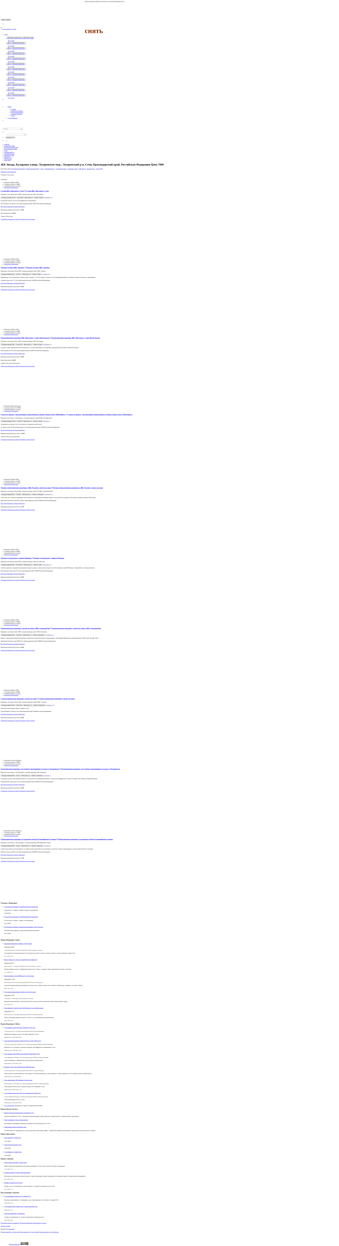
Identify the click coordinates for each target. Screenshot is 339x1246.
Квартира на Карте (12, 206)
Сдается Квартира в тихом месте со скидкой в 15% (17, 1196)
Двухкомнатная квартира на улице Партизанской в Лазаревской (21, 906)
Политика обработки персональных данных (33, 1223)
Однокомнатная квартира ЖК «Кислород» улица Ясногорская (25, 338)
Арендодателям (5, 1226)
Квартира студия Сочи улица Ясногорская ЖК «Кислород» (19, 1067)
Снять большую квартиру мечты (12, 1144)
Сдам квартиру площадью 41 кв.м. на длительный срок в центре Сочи (22, 1093)
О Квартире (4, 219)
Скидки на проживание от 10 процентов (14, 1213)
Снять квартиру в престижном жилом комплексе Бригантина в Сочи (22, 1054)
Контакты (11, 187)
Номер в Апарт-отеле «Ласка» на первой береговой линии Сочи (20, 959)
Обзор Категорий (9, 146)
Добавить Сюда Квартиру (8, 172)
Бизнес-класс (8, 158)
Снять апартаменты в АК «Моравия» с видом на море (18, 1080)
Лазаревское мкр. (9, 154)
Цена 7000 (7, 160)
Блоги (13, 115)
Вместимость (29, 197)
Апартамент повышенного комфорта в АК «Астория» (18, 943)
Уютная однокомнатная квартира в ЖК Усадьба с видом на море (26, 488)
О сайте (13, 109)
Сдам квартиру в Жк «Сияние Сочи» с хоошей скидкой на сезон (20, 1206)
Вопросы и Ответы (17, 111)
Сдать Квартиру (12, 118)
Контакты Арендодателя (27, 219)
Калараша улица (9, 155)
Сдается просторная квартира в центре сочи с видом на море (20, 992)
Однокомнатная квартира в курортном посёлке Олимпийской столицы (28, 839)
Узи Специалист (9, 1105)
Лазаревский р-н (9, 152)
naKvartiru (11, 1229)
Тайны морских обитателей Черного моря (15, 1127)
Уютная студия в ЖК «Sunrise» (13, 268)
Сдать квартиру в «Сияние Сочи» (13, 1152)
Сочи (5, 150)
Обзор (9, 106)
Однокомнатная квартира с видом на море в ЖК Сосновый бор (25, 628)
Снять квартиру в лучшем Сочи (12, 1137)
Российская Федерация (11, 147)
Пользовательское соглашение (10, 1223)
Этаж (20, 197)
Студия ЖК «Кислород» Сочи (12, 191)
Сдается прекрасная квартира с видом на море (19, 699)
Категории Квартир (17, 112)
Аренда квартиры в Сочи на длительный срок (16, 1120)
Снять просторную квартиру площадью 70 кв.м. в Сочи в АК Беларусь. (22, 1041)
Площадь (8, 197)
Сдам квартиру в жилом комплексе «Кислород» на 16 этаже (19, 1027)
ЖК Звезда (7, 157)
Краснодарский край (10, 149)
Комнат (39, 197)
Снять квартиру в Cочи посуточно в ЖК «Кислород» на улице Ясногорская (23, 1008)
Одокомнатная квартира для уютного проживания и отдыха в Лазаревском (30, 769)
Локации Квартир (16, 114)
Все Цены (4, 206)
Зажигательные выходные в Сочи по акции (15, 1162)
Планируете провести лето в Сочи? (13, 1182)
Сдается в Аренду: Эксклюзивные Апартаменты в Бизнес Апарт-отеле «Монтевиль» (33, 414)
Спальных (48, 197)
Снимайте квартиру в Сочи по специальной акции (17, 1172)
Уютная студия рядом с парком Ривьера (16, 558)
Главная (6, 144)
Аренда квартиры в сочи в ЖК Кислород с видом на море (19, 976)
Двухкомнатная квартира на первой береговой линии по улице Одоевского (23, 927)
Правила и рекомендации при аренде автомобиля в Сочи (19, 1113)
